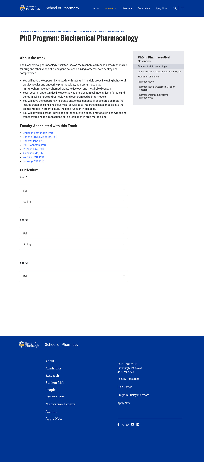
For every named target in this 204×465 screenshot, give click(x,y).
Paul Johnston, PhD (34, 145)
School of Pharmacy (62, 8)
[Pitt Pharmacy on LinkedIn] (137, 424)
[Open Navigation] (182, 8)
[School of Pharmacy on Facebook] (118, 424)
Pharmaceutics (146, 81)
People (51, 390)
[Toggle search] (176, 8)
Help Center (125, 387)
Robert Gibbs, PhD (33, 141)
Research (127, 8)
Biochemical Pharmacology (152, 66)
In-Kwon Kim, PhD (33, 149)
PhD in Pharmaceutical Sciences (74, 31)
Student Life (55, 383)
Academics (110, 8)
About (96, 8)
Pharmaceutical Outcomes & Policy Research (156, 88)
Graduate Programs (44, 31)
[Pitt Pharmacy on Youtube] (132, 424)
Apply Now (161, 8)
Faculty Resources (128, 379)
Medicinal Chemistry (148, 76)
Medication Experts (60, 404)
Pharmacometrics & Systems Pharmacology (153, 96)
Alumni (51, 411)
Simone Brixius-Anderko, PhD (40, 137)
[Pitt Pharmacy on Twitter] (123, 424)
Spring (27, 201)
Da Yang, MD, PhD (33, 161)
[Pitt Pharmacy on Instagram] (127, 424)
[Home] (31, 8)
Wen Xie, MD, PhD (33, 157)
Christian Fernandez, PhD (38, 133)
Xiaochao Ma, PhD (34, 153)
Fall (25, 190)
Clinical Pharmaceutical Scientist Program (160, 71)
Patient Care (144, 8)
